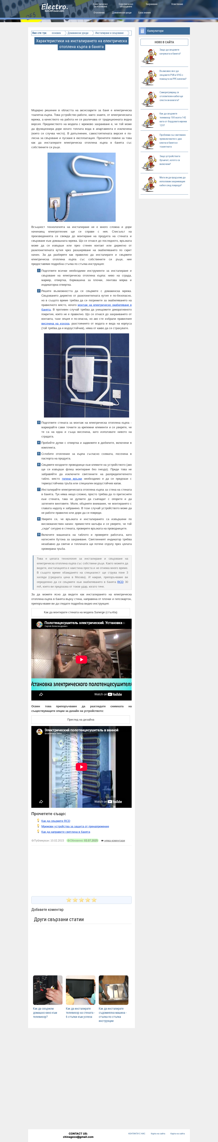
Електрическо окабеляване (100, 5)
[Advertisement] (82, 73)
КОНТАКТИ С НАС (136, 1133)
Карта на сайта (158, 1133)
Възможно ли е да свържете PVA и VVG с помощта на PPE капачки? (173, 75)
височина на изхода (55, 323)
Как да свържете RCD (55, 821)
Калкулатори (155, 31)
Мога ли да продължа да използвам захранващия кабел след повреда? (172, 181)
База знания (144, 12)
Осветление (177, 4)
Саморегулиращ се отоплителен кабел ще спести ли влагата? (171, 96)
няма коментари (114, 840)
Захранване (152, 4)
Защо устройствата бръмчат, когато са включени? (170, 160)
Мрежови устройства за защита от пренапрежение (75, 826)
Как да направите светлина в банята (65, 832)
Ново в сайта (164, 42)
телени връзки (72, 478)
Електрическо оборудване (126, 5)
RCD (120, 582)
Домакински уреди (121, 12)
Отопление (99, 12)
